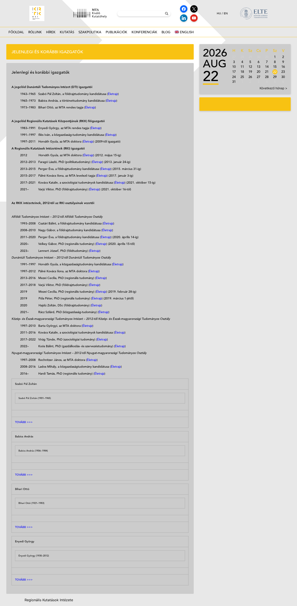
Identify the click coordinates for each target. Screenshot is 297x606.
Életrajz (113, 94)
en (226, 13)
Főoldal (16, 32)
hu (219, 13)
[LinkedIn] (183, 18)
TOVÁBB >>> (24, 422)
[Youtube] (194, 18)
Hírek (50, 32)
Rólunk (35, 32)
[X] (194, 9)
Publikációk (116, 32)
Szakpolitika (89, 32)
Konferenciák (144, 32)
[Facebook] (183, 9)
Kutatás (67, 32)
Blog (166, 32)
